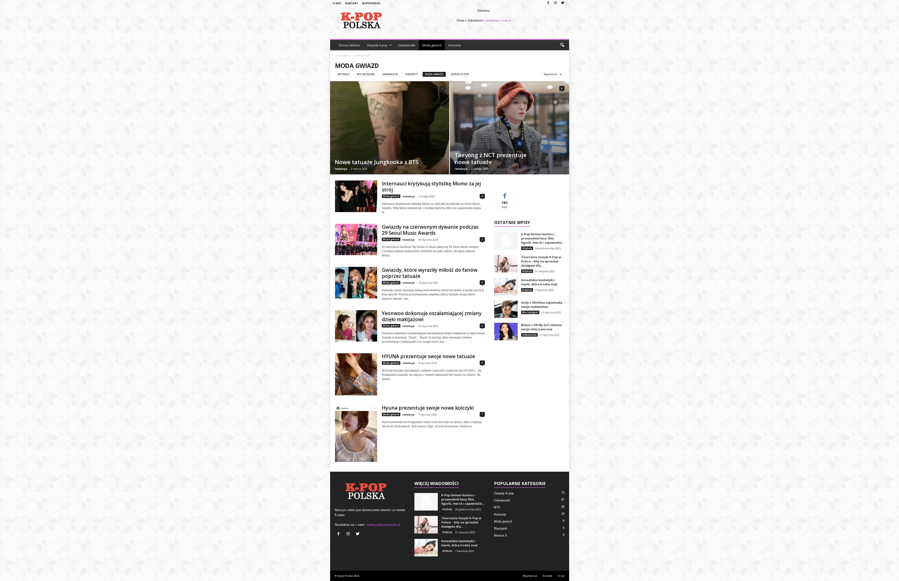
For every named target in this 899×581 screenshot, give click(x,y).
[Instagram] (555, 3)
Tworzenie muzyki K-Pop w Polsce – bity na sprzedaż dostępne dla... (541, 261)
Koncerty (454, 45)
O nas (337, 3)
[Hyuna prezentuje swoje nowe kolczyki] (356, 433)
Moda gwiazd (431, 45)
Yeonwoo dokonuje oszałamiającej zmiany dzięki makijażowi (432, 316)
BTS (497, 507)
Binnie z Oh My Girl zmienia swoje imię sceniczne (541, 327)
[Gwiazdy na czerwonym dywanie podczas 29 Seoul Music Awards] (356, 239)
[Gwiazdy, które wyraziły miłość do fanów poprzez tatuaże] (356, 282)
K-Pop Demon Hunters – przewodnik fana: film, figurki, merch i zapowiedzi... (542, 238)
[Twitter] (563, 3)
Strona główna (343, 55)
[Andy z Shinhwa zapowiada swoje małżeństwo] (506, 309)
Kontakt (351, 3)
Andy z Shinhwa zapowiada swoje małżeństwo (541, 304)
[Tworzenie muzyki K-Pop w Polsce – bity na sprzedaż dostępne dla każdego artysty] (506, 263)
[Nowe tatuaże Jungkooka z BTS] (389, 138)
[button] (562, 45)
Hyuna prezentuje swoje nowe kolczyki (428, 407)
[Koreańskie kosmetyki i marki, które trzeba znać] (506, 286)
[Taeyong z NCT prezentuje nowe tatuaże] (509, 127)
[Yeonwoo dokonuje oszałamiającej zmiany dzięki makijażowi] (356, 326)
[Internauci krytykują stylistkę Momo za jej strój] (356, 196)
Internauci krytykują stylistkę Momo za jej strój (431, 186)
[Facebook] (548, 3)
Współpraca (371, 3)
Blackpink (500, 528)
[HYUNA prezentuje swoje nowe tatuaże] (356, 374)
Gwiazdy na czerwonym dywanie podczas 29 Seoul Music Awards (430, 230)
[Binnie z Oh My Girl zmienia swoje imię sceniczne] (506, 331)
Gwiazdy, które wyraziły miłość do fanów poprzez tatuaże (429, 273)
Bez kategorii (366, 74)
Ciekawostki (406, 45)
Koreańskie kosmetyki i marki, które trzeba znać (539, 282)
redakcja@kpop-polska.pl (383, 524)
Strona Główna (349, 45)
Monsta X (500, 535)
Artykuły (344, 74)
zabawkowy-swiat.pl (497, 20)
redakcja (341, 168)
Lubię (504, 193)
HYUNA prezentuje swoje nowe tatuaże (428, 356)
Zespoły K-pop (377, 45)
